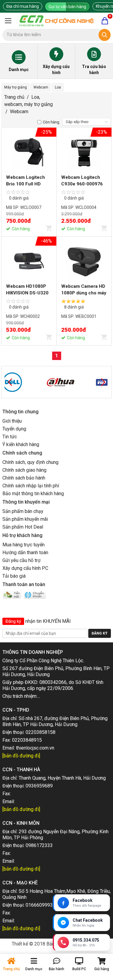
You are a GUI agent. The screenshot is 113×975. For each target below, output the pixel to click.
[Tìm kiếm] (105, 35)
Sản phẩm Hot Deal (22, 527)
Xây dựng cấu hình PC (25, 568)
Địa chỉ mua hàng (22, 6)
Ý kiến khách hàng (20, 444)
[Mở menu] (8, 20)
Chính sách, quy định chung (30, 462)
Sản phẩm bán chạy (22, 511)
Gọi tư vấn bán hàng (67, 6)
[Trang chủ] (56, 20)
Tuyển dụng (14, 429)
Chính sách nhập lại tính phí (30, 486)
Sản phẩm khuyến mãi (25, 519)
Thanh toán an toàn (23, 584)
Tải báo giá (14, 576)
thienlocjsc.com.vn (35, 748)
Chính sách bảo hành (23, 478)
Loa (58, 87)
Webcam (40, 87)
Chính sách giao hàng (24, 470)
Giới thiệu (12, 421)
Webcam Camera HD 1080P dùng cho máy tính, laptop (83, 293)
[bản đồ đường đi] (21, 756)
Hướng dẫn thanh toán (25, 552)
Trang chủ (14, 97)
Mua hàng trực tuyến (23, 545)
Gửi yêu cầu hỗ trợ (21, 560)
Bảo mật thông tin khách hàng (33, 493)
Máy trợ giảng (15, 87)
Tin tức (9, 436)
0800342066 (53, 682)
